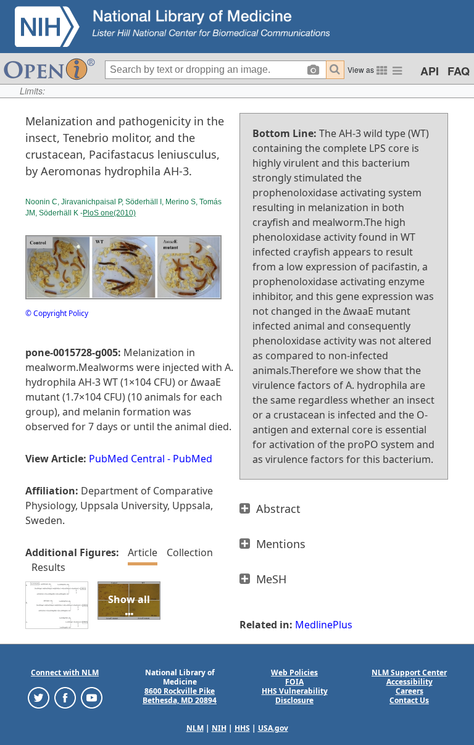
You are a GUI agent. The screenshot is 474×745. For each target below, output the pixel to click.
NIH (219, 728)
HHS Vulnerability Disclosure (295, 695)
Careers (409, 691)
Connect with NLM (65, 672)
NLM (195, 728)
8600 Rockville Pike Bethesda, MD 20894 (180, 695)
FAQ (458, 71)
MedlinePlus (323, 624)
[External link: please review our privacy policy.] (38, 697)
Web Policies (294, 672)
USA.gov (273, 728)
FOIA (294, 681)
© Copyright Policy (56, 313)
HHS (242, 728)
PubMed (192, 458)
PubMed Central (127, 458)
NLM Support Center (409, 672)
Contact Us (409, 700)
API (429, 71)
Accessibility (409, 681)
